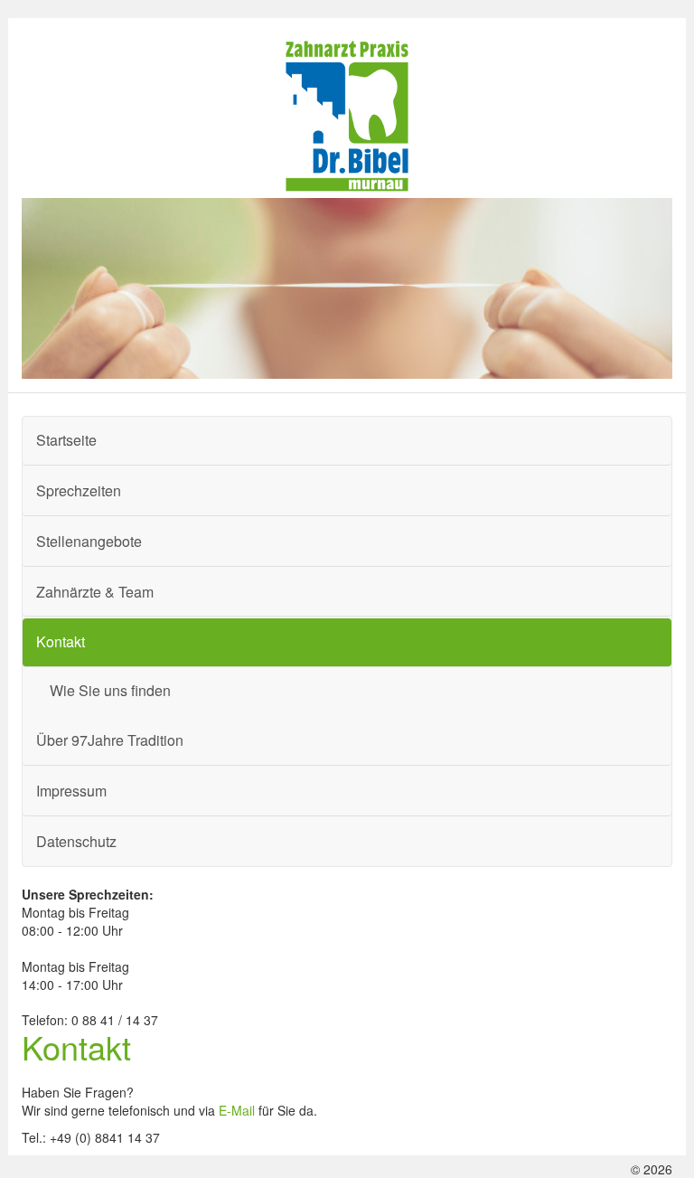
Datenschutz (76, 841)
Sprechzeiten (78, 490)
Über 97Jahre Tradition (109, 740)
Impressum (71, 790)
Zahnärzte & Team (95, 591)
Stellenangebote (89, 541)
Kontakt (60, 641)
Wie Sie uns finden (110, 690)
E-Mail (237, 1110)
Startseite (66, 439)
